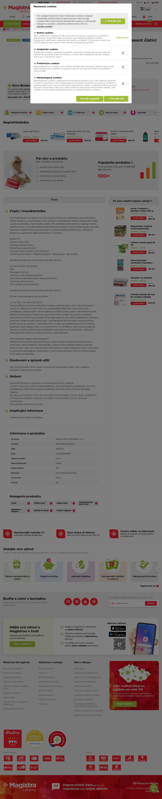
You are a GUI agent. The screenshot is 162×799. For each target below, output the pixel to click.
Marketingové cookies (49, 78)
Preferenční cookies (48, 63)
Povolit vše (114, 21)
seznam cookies (44, 26)
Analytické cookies (47, 49)
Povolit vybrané (89, 99)
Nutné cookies (45, 33)
